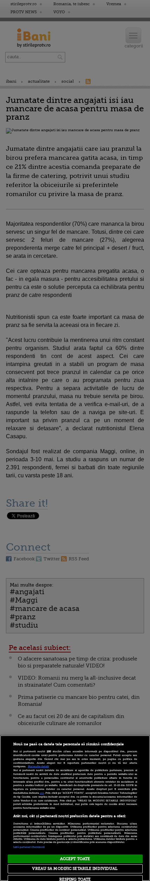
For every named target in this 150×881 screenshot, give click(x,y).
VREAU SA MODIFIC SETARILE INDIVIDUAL (75, 868)
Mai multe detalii (38, 766)
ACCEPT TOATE (75, 859)
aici (42, 793)
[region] (75, 808)
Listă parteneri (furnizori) (29, 847)
